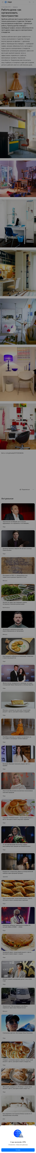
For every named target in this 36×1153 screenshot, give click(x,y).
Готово (18, 1150)
